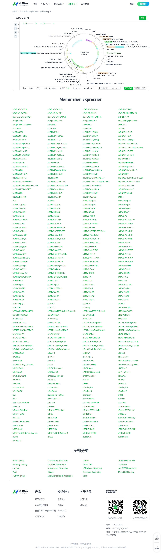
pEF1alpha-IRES (124, 307)
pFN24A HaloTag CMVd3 (128, 345)
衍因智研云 (39, 499)
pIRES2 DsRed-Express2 (128, 364)
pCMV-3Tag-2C (124, 204)
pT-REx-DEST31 (124, 433)
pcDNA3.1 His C (54, 139)
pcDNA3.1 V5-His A (56, 155)
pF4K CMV (122, 318)
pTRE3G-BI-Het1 (89, 417)
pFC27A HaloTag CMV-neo (94, 330)
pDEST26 (16, 307)
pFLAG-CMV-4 (124, 334)
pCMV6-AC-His (19, 231)
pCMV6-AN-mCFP (20, 261)
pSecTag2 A (88, 387)
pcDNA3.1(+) (53, 132)
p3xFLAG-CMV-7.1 (20, 113)
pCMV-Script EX (124, 284)
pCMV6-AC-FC (18, 223)
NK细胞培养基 (85, 543)
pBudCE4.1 (87, 128)
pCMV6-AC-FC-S (54, 223)
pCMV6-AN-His (124, 254)
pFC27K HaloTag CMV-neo (129, 330)
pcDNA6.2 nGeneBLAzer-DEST (25, 185)
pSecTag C (122, 391)
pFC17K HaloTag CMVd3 (58, 330)
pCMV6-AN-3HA (89, 246)
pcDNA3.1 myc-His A (21, 143)
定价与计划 (39, 516)
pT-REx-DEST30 (89, 433)
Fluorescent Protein (126, 460)
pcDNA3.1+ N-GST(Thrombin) (130, 147)
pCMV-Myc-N (53, 284)
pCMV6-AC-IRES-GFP (56, 231)
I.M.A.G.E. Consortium (57, 464)
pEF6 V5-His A (53, 315)
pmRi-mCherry (124, 372)
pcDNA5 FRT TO (19, 177)
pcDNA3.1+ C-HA (125, 132)
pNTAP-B (16, 379)
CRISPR (86, 460)
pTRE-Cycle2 (53, 425)
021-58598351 (118, 524)
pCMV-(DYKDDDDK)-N (57, 277)
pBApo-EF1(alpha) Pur (22, 124)
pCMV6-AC (122, 216)
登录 (131, 4)
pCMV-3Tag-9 (53, 216)
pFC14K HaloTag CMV (127, 322)
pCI (14, 200)
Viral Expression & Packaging (60, 476)
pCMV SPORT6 (19, 288)
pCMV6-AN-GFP (19, 254)
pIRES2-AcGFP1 (89, 364)
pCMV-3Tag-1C (19, 204)
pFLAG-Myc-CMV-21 (126, 337)
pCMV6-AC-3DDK (20, 219)
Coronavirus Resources (58, 460)
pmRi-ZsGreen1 (19, 376)
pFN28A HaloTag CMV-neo (59, 349)
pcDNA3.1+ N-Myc (90, 151)
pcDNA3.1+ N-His (55, 151)
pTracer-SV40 (18, 414)
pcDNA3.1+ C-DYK (90, 132)
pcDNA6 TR (17, 193)
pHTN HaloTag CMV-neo (23, 364)
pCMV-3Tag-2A (54, 204)
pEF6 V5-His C (124, 315)
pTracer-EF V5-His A (56, 410)
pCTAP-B (86, 303)
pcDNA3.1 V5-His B (91, 155)
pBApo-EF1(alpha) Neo (127, 120)
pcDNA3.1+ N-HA (20, 151)
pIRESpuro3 (53, 372)
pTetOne (121, 402)
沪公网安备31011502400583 (47, 547)
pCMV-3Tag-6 (88, 212)
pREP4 (85, 383)
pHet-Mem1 (123, 356)
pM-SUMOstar (89, 376)
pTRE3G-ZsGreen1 (126, 421)
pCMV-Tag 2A (123, 288)
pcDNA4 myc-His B (91, 166)
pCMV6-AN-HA (89, 254)
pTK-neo (51, 406)
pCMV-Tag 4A (53, 296)
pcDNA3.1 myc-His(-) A (57, 143)
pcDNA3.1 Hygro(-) (91, 139)
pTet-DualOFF (53, 398)
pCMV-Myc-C (18, 284)
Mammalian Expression (29, 11)
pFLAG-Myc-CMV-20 (91, 337)
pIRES (50, 364)
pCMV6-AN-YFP (19, 269)
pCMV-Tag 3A (88, 292)
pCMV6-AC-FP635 (125, 223)
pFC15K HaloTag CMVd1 (58, 326)
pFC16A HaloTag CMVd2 (93, 326)
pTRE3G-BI (52, 417)
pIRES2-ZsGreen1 (55, 368)
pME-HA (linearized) (91, 372)
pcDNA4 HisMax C (20, 166)
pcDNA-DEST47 (54, 197)
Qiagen (51, 472)
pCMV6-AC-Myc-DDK (56, 238)
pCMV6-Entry (88, 269)
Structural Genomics (91, 472)
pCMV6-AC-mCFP (20, 235)
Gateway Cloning (20, 464)
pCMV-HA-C (123, 277)
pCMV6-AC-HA (89, 227)
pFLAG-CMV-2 (53, 334)
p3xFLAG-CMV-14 (90, 109)
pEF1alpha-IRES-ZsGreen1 (94, 311)
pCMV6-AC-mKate (90, 235)
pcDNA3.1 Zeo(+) (55, 158)
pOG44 (86, 379)
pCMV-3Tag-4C (54, 212)
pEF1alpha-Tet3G (125, 311)
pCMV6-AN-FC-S (54, 250)
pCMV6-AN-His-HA (55, 257)
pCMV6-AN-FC (19, 250)
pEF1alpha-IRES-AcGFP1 (23, 311)
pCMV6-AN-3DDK (55, 246)
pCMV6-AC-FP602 (90, 223)
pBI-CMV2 (87, 124)
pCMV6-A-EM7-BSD (91, 242)
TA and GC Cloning (126, 472)
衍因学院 (61, 516)
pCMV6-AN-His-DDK (21, 257)
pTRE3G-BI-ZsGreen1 (21, 421)
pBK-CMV (52, 128)
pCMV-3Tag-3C (89, 208)
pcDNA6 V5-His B (90, 193)
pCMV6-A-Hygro (19, 246)
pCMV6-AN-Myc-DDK (57, 265)
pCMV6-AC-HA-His (125, 227)
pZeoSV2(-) (87, 436)
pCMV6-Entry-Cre (20, 273)
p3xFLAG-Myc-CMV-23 (127, 113)
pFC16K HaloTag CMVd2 (128, 326)
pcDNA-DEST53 (89, 197)
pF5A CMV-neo (19, 322)
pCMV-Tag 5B (53, 299)
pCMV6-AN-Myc (19, 265)
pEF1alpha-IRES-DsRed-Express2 (61, 311)
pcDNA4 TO (18, 170)
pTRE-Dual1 (123, 425)
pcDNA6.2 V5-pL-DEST (22, 189)
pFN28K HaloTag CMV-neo (94, 349)
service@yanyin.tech (120, 528)
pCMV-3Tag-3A (19, 208)
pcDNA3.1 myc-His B (91, 143)
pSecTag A (52, 391)
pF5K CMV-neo (54, 322)
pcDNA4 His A (124, 158)
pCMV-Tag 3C (18, 296)
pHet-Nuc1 (17, 360)
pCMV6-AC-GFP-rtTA (56, 227)
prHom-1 (122, 383)
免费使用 (143, 4)
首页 (35, 3)
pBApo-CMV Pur (90, 120)
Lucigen (16, 468)
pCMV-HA (87, 277)
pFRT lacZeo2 (18, 353)
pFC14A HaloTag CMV (92, 322)
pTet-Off (121, 398)
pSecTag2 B (123, 387)
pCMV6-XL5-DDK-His (56, 273)
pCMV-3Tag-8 (18, 216)
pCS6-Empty (18, 303)
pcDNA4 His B (18, 162)
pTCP (15, 398)
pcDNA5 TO (53, 177)
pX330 (50, 436)
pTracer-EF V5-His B (91, 410)
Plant (15, 472)
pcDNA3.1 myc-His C (21, 147)
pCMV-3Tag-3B (54, 208)
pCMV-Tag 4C (123, 296)
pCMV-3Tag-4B (19, 212)
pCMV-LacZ (52, 280)
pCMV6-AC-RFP (19, 242)
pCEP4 (120, 197)
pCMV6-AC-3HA (54, 219)
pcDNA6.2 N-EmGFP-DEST (129, 181)
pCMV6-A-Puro (54, 269)
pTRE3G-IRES (53, 421)
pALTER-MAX (123, 117)
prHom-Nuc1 (18, 387)
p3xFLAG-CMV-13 (55, 109)
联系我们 (83, 505)
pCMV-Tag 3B (123, 292)
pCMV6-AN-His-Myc (91, 257)
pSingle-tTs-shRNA (55, 395)
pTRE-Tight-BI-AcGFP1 (127, 429)
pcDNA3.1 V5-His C (126, 155)
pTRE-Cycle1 (18, 425)
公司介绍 (83, 499)
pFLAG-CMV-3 (89, 334)
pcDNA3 (121, 128)
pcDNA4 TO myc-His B (92, 170)
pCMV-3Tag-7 (123, 212)
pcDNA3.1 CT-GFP (90, 136)
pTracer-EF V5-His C (126, 410)
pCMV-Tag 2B (18, 292)
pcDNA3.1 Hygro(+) (126, 139)
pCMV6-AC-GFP (19, 227)
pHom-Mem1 (88, 360)
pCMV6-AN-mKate (90, 261)
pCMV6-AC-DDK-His (126, 219)
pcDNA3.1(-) (18, 132)
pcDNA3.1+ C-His (20, 136)
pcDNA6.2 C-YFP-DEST (57, 181)
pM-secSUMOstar (55, 376)
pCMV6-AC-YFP (54, 242)
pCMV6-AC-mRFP (125, 235)
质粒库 (15, 11)
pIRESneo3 (17, 372)
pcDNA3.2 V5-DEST (91, 158)
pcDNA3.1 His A (124, 136)
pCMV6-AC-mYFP (125, 238)
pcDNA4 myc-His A (56, 166)
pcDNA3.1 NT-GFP (125, 151)
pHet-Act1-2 (88, 356)
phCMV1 (86, 353)
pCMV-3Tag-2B (89, 204)
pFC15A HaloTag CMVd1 (23, 326)
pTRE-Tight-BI (88, 429)
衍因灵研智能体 (41, 505)
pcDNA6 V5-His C (125, 193)
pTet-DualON (88, 398)
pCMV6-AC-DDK (89, 219)
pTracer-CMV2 (124, 406)
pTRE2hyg (87, 414)
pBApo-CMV (18, 120)
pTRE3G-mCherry (90, 421)
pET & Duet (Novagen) (92, 468)
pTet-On (51, 402)
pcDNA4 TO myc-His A (57, 170)
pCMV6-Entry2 (124, 269)
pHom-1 (51, 360)
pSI (14, 395)
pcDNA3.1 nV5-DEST (21, 155)
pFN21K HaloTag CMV (92, 341)
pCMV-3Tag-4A (124, 208)
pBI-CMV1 (52, 124)
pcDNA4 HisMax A (90, 162)
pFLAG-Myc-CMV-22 (21, 341)
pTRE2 (50, 414)
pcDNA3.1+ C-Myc (55, 136)
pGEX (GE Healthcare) (127, 468)
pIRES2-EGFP (18, 368)
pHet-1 (51, 356)
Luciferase (122, 464)
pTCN (120, 395)
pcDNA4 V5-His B (55, 174)
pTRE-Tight (52, 429)
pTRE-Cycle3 (88, 425)
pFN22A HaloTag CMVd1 (128, 341)
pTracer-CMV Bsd (20, 410)
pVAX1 (15, 436)
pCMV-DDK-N (124, 273)
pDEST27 (51, 307)
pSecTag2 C (17, 391)
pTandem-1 (88, 395)
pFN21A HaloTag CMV (57, 341)
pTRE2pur (122, 414)
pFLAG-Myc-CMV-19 (56, 337)
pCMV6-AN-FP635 (125, 250)
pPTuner (121, 379)
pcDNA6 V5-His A (55, 193)
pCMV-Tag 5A (18, 299)
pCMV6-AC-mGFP (55, 235)
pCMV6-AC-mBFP (125, 231)
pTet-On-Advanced (91, 402)
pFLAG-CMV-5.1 (19, 337)
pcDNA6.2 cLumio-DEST (23, 181)
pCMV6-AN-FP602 (90, 250)
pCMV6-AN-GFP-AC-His (57, 254)
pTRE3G (16, 417)
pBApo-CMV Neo (55, 120)
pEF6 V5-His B (88, 315)
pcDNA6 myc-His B (91, 189)
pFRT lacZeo (123, 349)
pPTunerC (17, 383)
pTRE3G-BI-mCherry (126, 417)
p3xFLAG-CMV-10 (20, 109)
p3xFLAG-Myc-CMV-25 (57, 117)
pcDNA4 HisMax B (125, 162)
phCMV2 (121, 353)
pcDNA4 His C (53, 162)
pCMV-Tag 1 (88, 288)
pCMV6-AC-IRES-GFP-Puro (94, 231)
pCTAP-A (51, 303)
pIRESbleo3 (88, 368)
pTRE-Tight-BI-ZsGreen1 (58, 433)
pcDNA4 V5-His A (20, 174)
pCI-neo (51, 200)
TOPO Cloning (19, 476)
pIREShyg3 (122, 368)
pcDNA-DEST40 (19, 197)
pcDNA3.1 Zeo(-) (19, 158)
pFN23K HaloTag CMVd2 (93, 345)
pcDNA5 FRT (123, 174)
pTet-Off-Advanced (21, 402)
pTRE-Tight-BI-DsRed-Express (25, 433)
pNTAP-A (121, 376)
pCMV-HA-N (18, 280)
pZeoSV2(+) (123, 436)
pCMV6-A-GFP (124, 242)
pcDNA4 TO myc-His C (127, 170)
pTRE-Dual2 (18, 429)
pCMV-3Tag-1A (89, 200)
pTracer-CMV (88, 406)
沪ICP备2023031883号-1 (70, 547)
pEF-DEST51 (18, 318)
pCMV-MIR (87, 280)
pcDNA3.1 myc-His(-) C (57, 147)
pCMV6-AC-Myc (19, 238)
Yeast (85, 476)
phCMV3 (16, 356)
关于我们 (85, 3)
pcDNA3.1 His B (19, 139)
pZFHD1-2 (17, 440)
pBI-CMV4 (17, 128)
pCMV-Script (88, 284)
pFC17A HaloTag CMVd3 (23, 330)
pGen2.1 (51, 353)
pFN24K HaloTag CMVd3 (23, 349)
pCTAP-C (121, 303)
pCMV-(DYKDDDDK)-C (22, 277)
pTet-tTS (16, 406)
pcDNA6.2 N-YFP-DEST (92, 185)
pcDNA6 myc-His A (56, 189)
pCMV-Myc (122, 280)
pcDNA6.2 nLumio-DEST (58, 185)
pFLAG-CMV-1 (18, 334)
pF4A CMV (87, 318)
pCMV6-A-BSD (89, 216)
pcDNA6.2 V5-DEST (126, 185)
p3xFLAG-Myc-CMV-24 (22, 117)
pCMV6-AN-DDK (125, 246)
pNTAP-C (51, 379)
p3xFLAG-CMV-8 (54, 113)
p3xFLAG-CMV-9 (89, 113)
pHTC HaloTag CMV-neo (128, 360)
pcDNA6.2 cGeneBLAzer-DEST (130, 177)
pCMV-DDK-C (88, 273)
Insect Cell (87, 464)
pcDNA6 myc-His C (126, 189)
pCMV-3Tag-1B (124, 200)
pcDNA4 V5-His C (90, 174)
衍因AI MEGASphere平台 (45, 510)
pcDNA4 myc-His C (126, 166)
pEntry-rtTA (53, 318)
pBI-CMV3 (122, 124)
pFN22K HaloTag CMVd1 (23, 345)
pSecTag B (87, 391)
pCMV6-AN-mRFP (125, 261)
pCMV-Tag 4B (88, 296)
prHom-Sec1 (53, 387)
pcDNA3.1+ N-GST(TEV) (92, 147)
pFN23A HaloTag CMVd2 (58, 345)
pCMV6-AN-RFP (124, 265)
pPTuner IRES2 (54, 383)
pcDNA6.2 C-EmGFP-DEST (94, 177)
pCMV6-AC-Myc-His (91, 238)
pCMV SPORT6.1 (55, 288)
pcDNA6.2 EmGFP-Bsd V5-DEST (96, 181)
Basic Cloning (18, 460)
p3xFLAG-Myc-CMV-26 (92, 117)
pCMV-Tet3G (123, 299)
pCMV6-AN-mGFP (55, 261)
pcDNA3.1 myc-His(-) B (127, 143)
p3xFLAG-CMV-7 (125, 109)
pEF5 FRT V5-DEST (20, 315)
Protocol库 (62, 510)
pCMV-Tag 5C (88, 299)
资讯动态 (61, 499)
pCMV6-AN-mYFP (90, 265)
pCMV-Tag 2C (53, 292)
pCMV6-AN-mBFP (125, 257)
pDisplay (86, 307)
